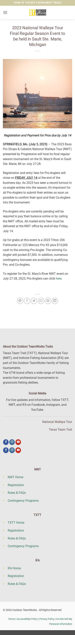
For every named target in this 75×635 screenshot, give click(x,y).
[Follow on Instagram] (12, 442)
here (59, 278)
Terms (11, 618)
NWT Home (15, 477)
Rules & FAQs (17, 493)
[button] (5, 12)
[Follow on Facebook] (6, 442)
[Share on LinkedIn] (55, 301)
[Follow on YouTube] (18, 442)
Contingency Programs (23, 500)
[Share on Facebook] (27, 301)
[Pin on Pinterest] (48, 301)
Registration (16, 485)
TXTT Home (16, 522)
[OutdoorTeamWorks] (37, 12)
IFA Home (14, 568)
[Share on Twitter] (34, 301)
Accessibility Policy (27, 618)
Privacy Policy (46, 618)
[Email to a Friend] (41, 301)
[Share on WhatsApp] (20, 301)
